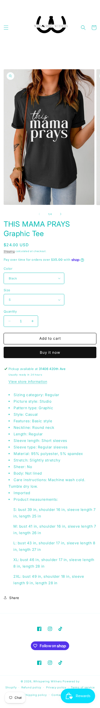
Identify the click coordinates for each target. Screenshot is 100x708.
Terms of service (82, 687)
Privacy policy (56, 687)
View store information (27, 381)
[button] (6, 27)
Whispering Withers (47, 681)
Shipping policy (35, 695)
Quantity (10, 311)
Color (8, 268)
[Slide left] (39, 214)
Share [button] (14, 598)
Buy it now (50, 352)
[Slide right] (60, 214)
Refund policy (31, 687)
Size (7, 290)
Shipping (9, 251)
